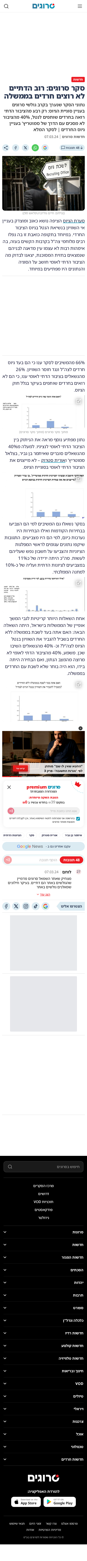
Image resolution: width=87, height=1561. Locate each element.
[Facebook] (15, 147)
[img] (43, 412)
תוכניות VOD (43, 1201)
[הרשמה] (11, 811)
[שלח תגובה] (8, 860)
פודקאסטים (44, 1209)
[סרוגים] (43, 1478)
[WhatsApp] (35, 147)
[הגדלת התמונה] (78, 401)
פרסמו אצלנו (69, 1523)
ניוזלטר (43, 1217)
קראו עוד (20, 768)
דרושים (43, 1193)
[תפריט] (79, 6)
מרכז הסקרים (43, 1185)
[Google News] (45, 906)
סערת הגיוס (74, 221)
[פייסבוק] (6, 906)
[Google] (45, 147)
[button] (81, 728)
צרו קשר (51, 1523)
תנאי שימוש (17, 1523)
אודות (30, 1530)
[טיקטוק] (36, 906)
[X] (25, 147)
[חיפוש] (6, 6)
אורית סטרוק (53, 460)
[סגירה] (9, 787)
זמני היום (35, 1523)
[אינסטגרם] (26, 906)
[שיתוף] (5, 147)
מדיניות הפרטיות (50, 1530)
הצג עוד (45, 894)
